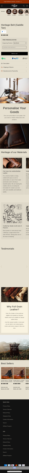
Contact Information (8, 419)
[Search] (24, 5)
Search (5, 422)
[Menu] (1, 5)
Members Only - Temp (3, 11)
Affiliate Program (7, 426)
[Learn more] (4, 31)
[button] (4, 35)
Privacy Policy (6, 406)
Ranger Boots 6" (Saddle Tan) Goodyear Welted (18, 381)
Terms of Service (7, 409)
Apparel (9, 15)
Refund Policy (6, 412)
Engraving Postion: (8, 43)
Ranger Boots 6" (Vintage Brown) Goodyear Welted (6, 381)
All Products (20, 15)
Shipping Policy (7, 416)
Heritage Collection (14, 15)
